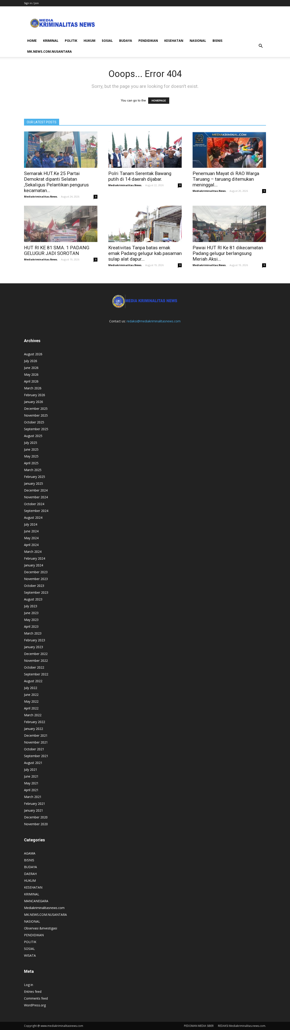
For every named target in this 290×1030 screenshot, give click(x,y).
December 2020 (36, 817)
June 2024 (31, 531)
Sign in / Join (31, 3)
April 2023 (31, 626)
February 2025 (34, 476)
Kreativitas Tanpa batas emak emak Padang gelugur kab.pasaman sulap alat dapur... (145, 253)
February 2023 (34, 640)
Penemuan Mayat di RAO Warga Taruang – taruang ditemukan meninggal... (226, 179)
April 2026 (31, 381)
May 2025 (31, 456)
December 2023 (36, 572)
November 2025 (36, 415)
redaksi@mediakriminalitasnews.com (154, 321)
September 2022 (36, 674)
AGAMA (29, 853)
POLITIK (71, 40)
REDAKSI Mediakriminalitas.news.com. (242, 1026)
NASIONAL (198, 40)
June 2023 (31, 613)
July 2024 (30, 524)
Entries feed (32, 991)
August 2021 (33, 763)
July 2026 (30, 361)
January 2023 (33, 647)
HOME (32, 40)
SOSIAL (107, 40)
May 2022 (31, 701)
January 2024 (33, 565)
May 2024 (31, 538)
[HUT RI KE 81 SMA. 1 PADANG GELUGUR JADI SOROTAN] (60, 224)
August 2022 (33, 681)
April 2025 (31, 463)
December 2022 (36, 654)
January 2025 (33, 483)
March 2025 (32, 470)
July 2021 (30, 769)
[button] (260, 46)
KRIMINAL (50, 40)
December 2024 (36, 490)
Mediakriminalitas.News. (41, 196)
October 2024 (34, 504)
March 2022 (32, 715)
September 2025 (36, 429)
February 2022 (34, 722)
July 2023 (30, 606)
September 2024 (36, 511)
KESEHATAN (173, 40)
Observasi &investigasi (40, 928)
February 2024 (34, 558)
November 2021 (36, 742)
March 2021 (32, 797)
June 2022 (31, 694)
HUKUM (89, 40)
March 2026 (32, 388)
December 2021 (36, 735)
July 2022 (30, 688)
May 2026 (31, 374)
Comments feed (36, 998)
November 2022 (36, 660)
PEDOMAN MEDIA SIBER (199, 1026)
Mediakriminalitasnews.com (44, 908)
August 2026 (33, 354)
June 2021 (31, 776)
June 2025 (31, 449)
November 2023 (36, 579)
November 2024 (36, 497)
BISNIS (217, 40)
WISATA (30, 955)
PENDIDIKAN (148, 40)
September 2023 (36, 592)
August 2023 (33, 599)
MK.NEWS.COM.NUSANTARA (49, 51)
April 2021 (31, 790)
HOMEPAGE (159, 100)
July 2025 (30, 442)
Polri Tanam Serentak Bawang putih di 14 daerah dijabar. (139, 176)
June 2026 (31, 368)
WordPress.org (35, 1005)
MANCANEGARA (36, 901)
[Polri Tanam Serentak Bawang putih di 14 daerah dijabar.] (145, 149)
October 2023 (34, 585)
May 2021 (31, 783)
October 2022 (34, 667)
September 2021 (36, 756)
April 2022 (31, 708)
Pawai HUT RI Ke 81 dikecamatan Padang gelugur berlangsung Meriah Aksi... (228, 253)
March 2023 (32, 633)
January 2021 (33, 810)
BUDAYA (125, 40)
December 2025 (36, 408)
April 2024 (31, 545)
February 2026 (34, 395)
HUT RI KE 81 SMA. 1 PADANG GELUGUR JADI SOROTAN (56, 250)
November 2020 (36, 824)
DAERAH (30, 874)
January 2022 (33, 728)
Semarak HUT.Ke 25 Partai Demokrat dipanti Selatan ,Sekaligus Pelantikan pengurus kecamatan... (56, 182)
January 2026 (33, 402)
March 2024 (32, 551)
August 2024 (33, 517)
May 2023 (31, 620)
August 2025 (33, 436)
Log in (28, 985)
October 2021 (34, 749)
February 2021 (34, 803)
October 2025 (34, 422)
